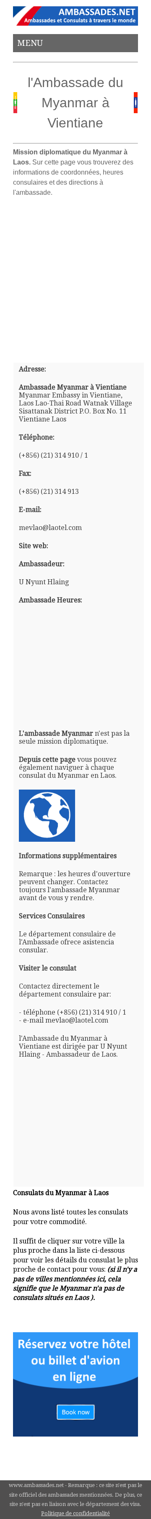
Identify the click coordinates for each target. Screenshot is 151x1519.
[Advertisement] (75, 276)
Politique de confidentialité (75, 1513)
